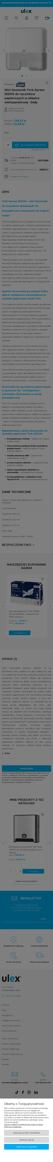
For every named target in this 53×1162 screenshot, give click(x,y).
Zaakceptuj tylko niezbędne (26, 1133)
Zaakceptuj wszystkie (26, 1147)
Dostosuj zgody (26, 1140)
